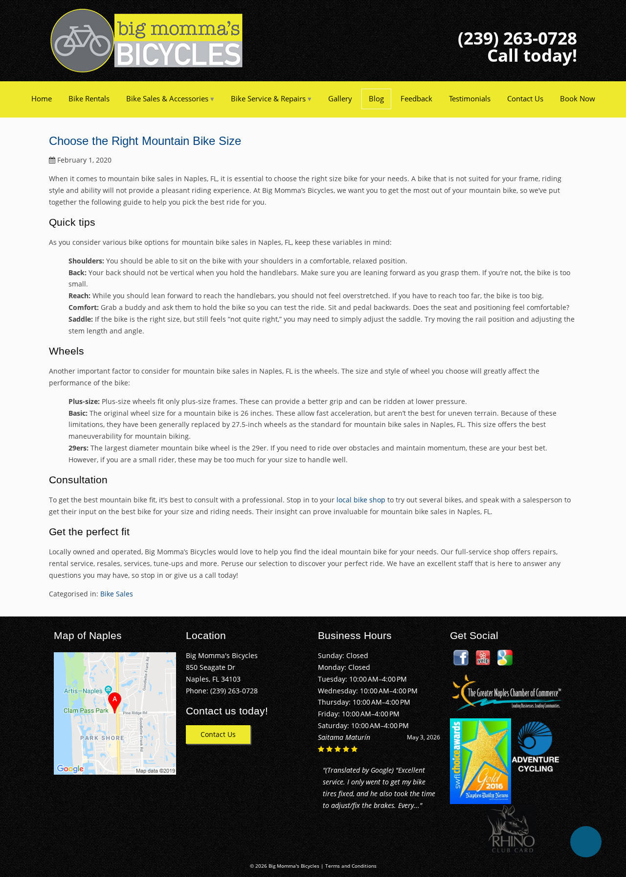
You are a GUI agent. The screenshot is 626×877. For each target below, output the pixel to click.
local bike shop (360, 499)
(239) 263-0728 (517, 37)
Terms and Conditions (351, 866)
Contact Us (525, 98)
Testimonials (470, 98)
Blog (376, 98)
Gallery (340, 98)
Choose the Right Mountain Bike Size (145, 140)
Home (41, 98)
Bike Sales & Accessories (167, 98)
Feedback (416, 98)
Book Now (577, 98)
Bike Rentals (89, 98)
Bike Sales (116, 593)
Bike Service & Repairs (268, 98)
